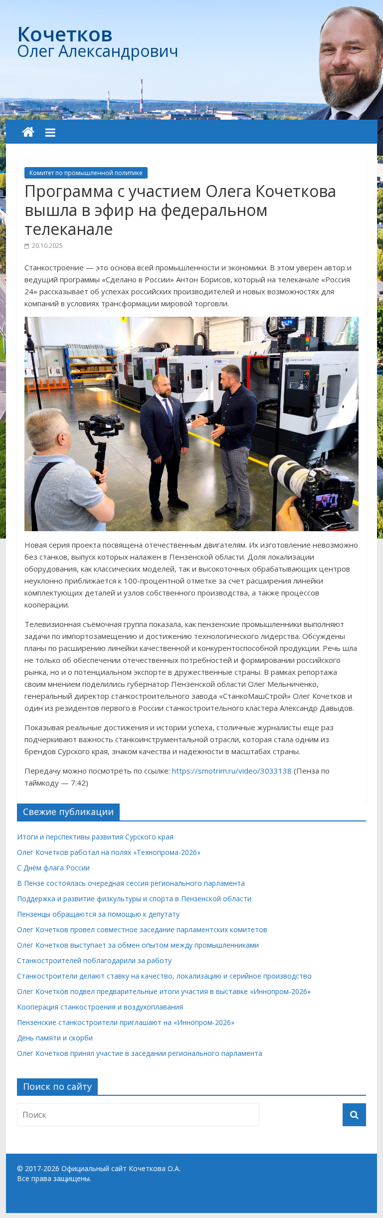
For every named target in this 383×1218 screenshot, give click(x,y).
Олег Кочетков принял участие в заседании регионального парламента (139, 1053)
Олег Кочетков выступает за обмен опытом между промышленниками (138, 945)
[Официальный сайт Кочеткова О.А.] (28, 132)
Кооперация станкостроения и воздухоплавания (100, 1007)
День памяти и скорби (55, 1037)
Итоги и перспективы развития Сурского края (95, 836)
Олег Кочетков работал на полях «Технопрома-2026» (108, 852)
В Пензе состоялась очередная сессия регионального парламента (131, 883)
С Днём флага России (53, 867)
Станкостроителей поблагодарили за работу (94, 960)
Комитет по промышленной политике (86, 173)
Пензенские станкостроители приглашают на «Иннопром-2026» (125, 1022)
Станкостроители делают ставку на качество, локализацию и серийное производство (164, 976)
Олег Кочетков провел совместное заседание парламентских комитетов (142, 929)
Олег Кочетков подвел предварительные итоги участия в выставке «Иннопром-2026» (164, 991)
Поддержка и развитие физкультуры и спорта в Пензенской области (134, 898)
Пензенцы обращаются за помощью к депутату (98, 914)
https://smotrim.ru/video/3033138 (232, 771)
